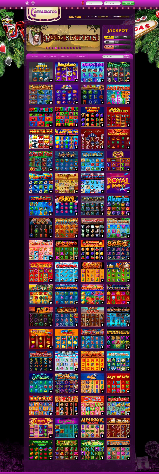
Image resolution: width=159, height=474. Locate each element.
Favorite (65, 56)
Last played (80, 56)
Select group (50, 56)
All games (33, 56)
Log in (128, 3)
